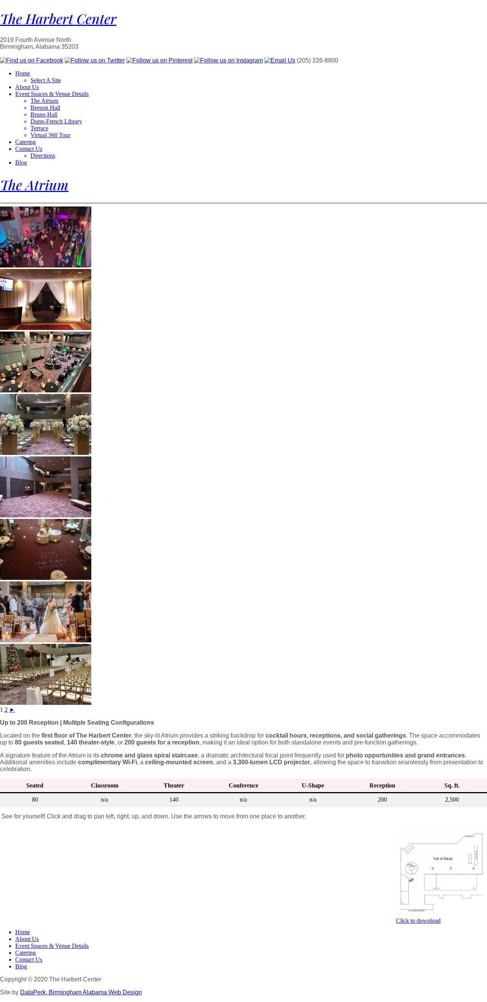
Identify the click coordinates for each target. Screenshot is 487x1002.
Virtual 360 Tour (50, 135)
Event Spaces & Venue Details (52, 94)
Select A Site (45, 80)
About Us (27, 87)
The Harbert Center (58, 18)
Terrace (39, 128)
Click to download (418, 920)
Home (22, 73)
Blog (21, 162)
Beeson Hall (45, 107)
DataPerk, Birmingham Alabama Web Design (81, 992)
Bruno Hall (43, 114)
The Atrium (44, 101)
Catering (25, 142)
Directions (42, 155)
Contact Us (28, 149)
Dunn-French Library (56, 121)
